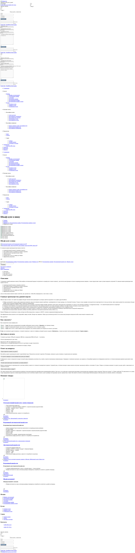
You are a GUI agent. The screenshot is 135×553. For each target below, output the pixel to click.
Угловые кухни (12, 104)
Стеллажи (11, 97)
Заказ (7, 134)
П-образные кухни (13, 106)
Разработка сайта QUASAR (11, 551)
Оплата (8, 135)
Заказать (3, 268)
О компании (6, 88)
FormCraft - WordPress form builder (9, 24)
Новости (5, 149)
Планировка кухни (13, 118)
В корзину (3, 264)
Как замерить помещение (15, 128)
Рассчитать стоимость (6, 266)
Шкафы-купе (35, 261)
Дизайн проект (12, 142)
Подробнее (6, 417)
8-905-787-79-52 (12, 5)
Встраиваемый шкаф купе (60, 261)
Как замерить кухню (14, 120)
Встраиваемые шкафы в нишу (16, 101)
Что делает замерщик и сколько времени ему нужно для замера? (15, 356)
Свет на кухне (12, 115)
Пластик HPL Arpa (10, 145)
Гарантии (5, 147)
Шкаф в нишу (70, 261)
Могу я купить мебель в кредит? (8, 369)
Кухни (7, 102)
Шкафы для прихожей (14, 95)
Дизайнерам (6, 144)
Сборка (11, 140)
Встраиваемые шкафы (14, 100)
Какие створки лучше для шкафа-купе (18, 125)
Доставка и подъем (13, 143)
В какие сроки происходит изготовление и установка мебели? (14, 362)
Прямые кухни (12, 105)
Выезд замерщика (5, 269)
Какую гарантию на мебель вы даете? (9, 351)
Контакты (5, 148)
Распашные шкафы (13, 99)
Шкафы (8, 94)
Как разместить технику (15, 117)
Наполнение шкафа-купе (15, 127)
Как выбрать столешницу (15, 116)
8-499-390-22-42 (4, 5)
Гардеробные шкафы (14, 96)
